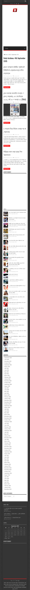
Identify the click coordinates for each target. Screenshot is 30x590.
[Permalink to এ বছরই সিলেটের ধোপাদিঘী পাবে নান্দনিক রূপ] (5, 283)
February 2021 (7, 377)
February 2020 (7, 396)
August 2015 (7, 453)
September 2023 (8, 357)
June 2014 (6, 478)
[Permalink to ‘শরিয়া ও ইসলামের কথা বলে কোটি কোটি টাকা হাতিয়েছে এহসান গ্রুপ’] (5, 311)
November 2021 (7, 361)
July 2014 (6, 476)
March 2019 (7, 414)
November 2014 (7, 469)
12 (21, 531)
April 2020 (6, 393)
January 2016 (7, 444)
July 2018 (6, 423)
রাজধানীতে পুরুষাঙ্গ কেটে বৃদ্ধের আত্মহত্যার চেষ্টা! (17, 234)
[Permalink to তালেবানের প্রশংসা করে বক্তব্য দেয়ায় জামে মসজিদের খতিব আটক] (5, 334)
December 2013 (7, 489)
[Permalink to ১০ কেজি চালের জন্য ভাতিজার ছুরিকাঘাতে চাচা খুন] (5, 289)
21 (5, 534)
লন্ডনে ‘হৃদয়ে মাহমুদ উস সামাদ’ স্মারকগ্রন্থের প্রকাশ (17, 212)
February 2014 (7, 485)
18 (18, 533)
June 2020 (6, 389)
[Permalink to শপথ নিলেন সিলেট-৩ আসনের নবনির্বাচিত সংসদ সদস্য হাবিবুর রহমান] (5, 323)
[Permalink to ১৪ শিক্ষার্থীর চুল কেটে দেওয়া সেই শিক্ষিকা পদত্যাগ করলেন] (5, 272)
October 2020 (7, 382)
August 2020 (7, 386)
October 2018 (7, 420)
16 (11, 533)
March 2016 (7, 441)
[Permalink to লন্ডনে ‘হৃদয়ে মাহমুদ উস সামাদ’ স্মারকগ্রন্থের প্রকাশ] (5, 216)
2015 (10, 54)
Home (6, 54)
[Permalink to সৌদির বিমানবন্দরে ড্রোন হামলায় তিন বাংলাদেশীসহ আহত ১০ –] (5, 232)
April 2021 (6, 373)
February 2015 (7, 464)
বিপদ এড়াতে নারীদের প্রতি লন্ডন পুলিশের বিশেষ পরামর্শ (17, 246)
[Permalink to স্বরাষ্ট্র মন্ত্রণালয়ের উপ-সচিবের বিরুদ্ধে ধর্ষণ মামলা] (5, 306)
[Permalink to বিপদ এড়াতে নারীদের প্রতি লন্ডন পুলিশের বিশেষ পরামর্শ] (5, 249)
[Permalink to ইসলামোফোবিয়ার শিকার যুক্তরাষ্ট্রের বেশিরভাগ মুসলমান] (5, 261)
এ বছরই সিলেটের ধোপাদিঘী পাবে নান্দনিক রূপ (16, 280)
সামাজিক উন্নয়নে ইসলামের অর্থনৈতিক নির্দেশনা (16, 325)
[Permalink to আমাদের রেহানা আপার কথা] (5, 278)
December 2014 (7, 467)
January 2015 (7, 466)
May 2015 (6, 459)
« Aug (5, 538)
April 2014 (6, 482)
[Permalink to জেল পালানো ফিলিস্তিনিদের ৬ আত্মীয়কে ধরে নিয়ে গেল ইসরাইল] (5, 340)
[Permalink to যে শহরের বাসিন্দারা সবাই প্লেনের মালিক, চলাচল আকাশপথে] (5, 300)
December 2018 (7, 416)
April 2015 (6, 460)
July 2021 (6, 368)
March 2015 (7, 462)
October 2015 (7, 450)
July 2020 (6, 388)
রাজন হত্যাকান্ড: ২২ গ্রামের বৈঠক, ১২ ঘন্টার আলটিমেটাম (14, 513)
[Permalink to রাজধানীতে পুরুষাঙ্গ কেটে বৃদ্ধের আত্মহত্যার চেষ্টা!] (5, 238)
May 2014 (6, 480)
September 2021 (8, 364)
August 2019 (7, 407)
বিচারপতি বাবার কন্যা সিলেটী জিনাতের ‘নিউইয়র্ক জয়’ (17, 313)
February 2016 (7, 443)
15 (8, 533)
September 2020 (8, 384)
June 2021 (6, 370)
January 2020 (7, 398)
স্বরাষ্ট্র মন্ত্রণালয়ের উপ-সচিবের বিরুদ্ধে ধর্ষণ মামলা (17, 302)
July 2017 (6, 432)
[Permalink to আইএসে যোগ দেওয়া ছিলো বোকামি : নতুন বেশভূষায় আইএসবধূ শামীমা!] (5, 295)
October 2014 (7, 471)
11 (18, 531)
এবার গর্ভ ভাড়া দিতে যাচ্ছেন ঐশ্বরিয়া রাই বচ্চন (16, 240)
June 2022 (6, 359)
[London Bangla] (15, 12)
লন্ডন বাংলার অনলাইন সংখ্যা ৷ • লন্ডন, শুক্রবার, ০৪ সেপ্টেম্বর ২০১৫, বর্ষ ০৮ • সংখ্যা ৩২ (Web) (14, 96)
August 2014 (7, 475)
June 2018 (6, 425)
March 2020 (7, 395)
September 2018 (8, 421)
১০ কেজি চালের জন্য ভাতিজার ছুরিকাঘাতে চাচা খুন (17, 285)
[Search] (25, 1)
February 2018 (7, 427)
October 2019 (7, 404)
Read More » (7, 87)
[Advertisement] (15, 29)
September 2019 (8, 405)
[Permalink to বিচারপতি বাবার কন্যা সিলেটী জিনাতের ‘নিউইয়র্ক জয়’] (5, 317)
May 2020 (6, 391)
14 (5, 533)
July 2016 (6, 439)
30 (11, 536)
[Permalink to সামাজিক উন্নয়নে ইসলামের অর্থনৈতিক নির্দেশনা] (5, 328)
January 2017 (7, 435)
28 (5, 536)
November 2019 (7, 402)
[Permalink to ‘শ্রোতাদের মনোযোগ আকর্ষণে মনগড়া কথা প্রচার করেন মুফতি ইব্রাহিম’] (5, 255)
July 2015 (6, 455)
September (14, 54)
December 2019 (7, 400)
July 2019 (6, 409)
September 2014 (8, 473)
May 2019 (6, 412)
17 (15, 533)
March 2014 (7, 483)
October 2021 (7, 363)
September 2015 (8, 451)
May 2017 (6, 434)
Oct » (9, 538)
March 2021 (7, 375)
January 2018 (7, 428)
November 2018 (7, 418)
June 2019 (6, 411)
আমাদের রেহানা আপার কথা (13, 274)
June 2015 (6, 457)
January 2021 (7, 379)
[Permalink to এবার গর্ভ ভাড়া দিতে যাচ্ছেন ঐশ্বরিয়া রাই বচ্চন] (5, 244)
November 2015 (7, 448)
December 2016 (7, 437)
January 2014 (7, 487)
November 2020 (7, 380)
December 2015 (7, 446)
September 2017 (8, 430)
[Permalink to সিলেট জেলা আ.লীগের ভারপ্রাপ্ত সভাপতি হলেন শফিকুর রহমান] (5, 351)
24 (15, 534)
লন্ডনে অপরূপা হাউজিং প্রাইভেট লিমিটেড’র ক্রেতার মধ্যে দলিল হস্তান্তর (14, 70)
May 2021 (6, 372)
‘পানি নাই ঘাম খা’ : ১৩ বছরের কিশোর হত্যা (12, 517)
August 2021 (7, 366)
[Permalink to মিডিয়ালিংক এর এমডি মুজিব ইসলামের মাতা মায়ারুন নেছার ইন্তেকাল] (5, 221)
